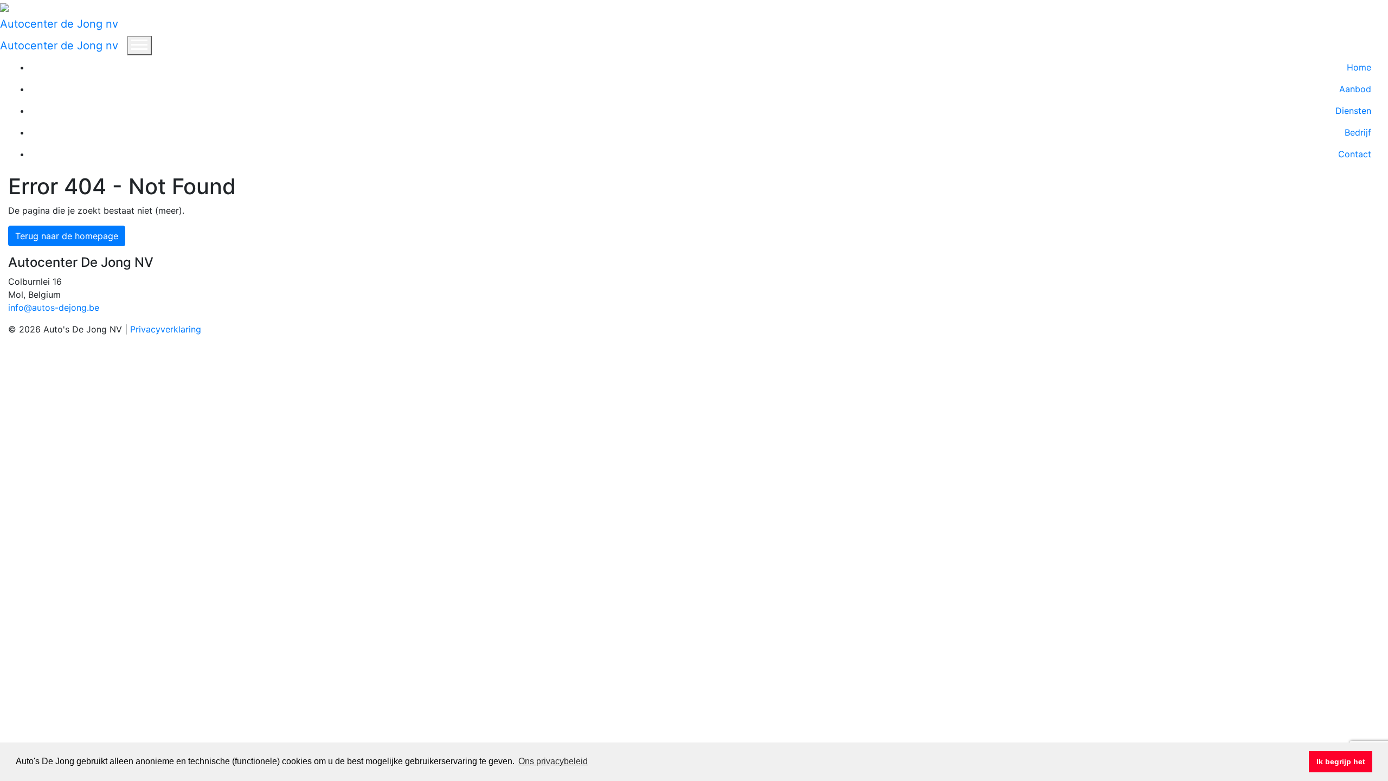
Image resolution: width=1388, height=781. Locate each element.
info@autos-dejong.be (53, 307)
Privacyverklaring (165, 329)
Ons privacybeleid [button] (553, 761)
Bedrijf (1358, 132)
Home (1359, 67)
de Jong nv (59, 23)
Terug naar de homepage (66, 236)
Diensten (1353, 110)
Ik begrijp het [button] (1340, 761)
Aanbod (1355, 89)
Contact (1354, 154)
